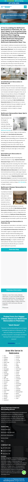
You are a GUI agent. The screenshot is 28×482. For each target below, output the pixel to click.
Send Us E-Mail (7, 451)
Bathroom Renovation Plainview (17, 23)
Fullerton (6, 385)
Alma (5, 355)
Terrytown (18, 388)
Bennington (6, 369)
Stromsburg (18, 383)
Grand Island (6, 390)
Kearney (18, 355)
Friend (5, 383)
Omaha (17, 372)
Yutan (17, 398)
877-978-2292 (14, 3)
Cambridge (6, 373)
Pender (17, 373)
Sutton (17, 387)
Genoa (5, 387)
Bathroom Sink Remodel (8, 432)
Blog (2, 441)
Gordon (5, 388)
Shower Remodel (5, 429)
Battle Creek (6, 362)
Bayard (5, 364)
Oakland (18, 370)
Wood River (18, 395)
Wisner (17, 393)
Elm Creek (6, 378)
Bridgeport (6, 370)
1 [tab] (11, 343)
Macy (17, 364)
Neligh (17, 365)
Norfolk (17, 367)
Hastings (6, 396)
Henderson (6, 400)
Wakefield (18, 390)
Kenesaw (18, 357)
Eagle (5, 377)
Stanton (17, 382)
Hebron (5, 398)
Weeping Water (19, 391)
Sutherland (18, 385)
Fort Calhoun (6, 380)
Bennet (5, 367)
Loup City (18, 362)
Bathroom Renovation (7, 435)
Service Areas (4, 438)
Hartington (6, 393)
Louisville (18, 360)
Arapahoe (6, 357)
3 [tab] (19, 343)
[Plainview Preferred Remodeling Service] (6, 6)
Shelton (17, 380)
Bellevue (5, 365)
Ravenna (18, 377)
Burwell (5, 372)
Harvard (5, 395)
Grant (5, 391)
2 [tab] (16, 343)
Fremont (6, 382)
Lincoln (17, 359)
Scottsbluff (18, 378)
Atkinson (6, 360)
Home (2, 23)
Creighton (6, 375)
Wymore (18, 396)
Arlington (6, 359)
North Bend (18, 369)
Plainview (7, 23)
